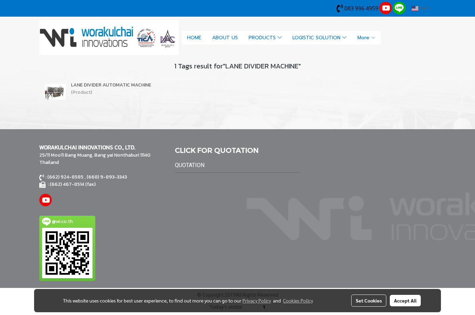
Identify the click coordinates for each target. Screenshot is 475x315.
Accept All (405, 300)
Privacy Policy (256, 300)
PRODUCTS (263, 37)
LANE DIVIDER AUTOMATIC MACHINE (111, 85)
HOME (194, 37)
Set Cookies (369, 300)
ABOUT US (225, 37)
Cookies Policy (298, 300)
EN (422, 8)
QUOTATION (189, 165)
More (364, 37)
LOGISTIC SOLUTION (317, 37)
